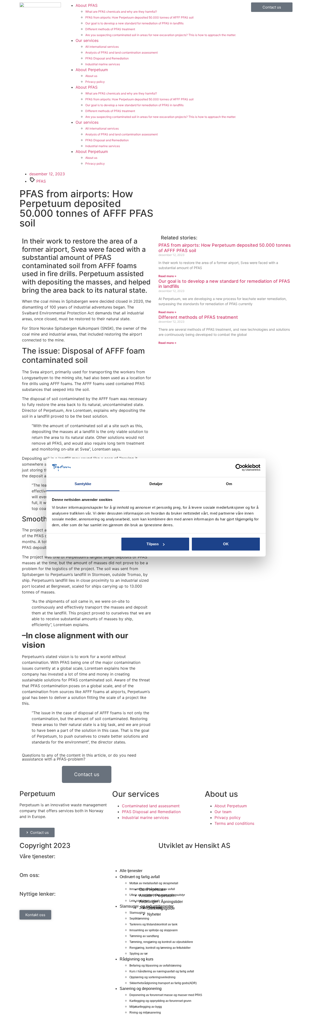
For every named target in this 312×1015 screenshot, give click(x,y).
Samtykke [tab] (83, 484)
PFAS (41, 181)
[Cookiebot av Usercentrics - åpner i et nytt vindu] (239, 467)
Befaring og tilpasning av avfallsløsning (155, 965)
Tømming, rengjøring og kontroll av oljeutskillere (161, 942)
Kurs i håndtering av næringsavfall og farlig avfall (161, 971)
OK (226, 544)
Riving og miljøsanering (145, 1012)
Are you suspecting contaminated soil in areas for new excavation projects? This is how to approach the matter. (160, 35)
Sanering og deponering (141, 989)
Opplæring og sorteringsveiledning (152, 977)
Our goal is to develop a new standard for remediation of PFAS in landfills (134, 23)
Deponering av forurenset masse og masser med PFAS (165, 995)
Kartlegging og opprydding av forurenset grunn (160, 1001)
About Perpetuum (92, 69)
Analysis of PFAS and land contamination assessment (121, 52)
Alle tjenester (131, 871)
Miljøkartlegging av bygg (145, 1006)
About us (91, 76)
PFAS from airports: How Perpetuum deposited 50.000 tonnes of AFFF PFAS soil (139, 17)
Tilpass (152, 544)
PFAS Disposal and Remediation (107, 58)
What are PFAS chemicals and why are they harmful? (121, 11)
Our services (87, 40)
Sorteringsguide (161, 908)
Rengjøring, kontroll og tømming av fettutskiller (160, 947)
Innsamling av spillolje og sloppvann (153, 930)
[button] (156, 866)
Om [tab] (229, 484)
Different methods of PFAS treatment (110, 29)
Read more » (167, 276)
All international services (102, 46)
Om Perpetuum (152, 889)
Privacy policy (95, 82)
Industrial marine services (102, 64)
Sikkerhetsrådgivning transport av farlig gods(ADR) (163, 983)
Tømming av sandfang (144, 936)
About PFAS (87, 5)
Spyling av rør (138, 953)
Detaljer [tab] (156, 484)
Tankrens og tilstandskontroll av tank (153, 924)
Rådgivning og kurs (136, 959)
